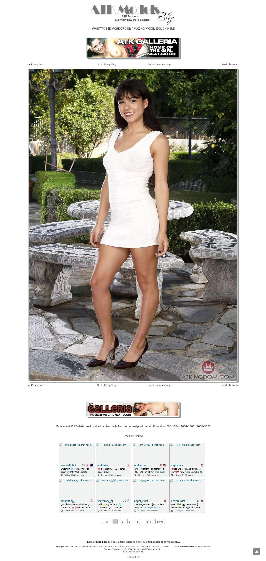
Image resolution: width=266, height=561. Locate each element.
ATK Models (130, 16)
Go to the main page (159, 64)
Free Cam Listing (133, 435)
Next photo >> (230, 64)
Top (256, 551)
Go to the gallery (106, 64)
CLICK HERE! (166, 28)
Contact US (133, 556)
